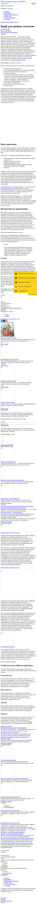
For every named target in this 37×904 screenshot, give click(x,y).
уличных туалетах (21, 191)
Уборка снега (8, 16)
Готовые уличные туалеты (8, 381)
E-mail (3, 422)
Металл (5, 865)
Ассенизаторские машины (8, 760)
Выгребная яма (7, 873)
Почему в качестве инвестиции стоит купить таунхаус (17, 843)
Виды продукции (6, 31)
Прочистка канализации (11, 14)
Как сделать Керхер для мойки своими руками (14, 778)
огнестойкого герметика (22, 659)
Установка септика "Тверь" (9, 517)
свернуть (33, 294)
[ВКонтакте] (2, 321)
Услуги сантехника (9, 17)
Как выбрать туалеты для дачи (9, 359)
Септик (5, 871)
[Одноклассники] (7, 321)
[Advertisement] (18, 123)
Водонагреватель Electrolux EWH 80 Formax (14, 728)
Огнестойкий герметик (7, 646)
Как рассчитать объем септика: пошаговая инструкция (17, 827)
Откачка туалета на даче (8, 402)
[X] (4, 321)
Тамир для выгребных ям (8, 461)
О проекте (7, 19)
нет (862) (6, 316)
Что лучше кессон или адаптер (10, 732)
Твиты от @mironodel (7, 445)
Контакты (3, 898)
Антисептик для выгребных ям (10, 498)
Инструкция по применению (9, 32)
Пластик (5, 863)
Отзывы (3, 34)
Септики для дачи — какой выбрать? (11, 512)
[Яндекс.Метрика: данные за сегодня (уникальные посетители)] (6, 901)
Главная (6, 11)
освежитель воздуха (6, 188)
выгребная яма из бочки (18, 60)
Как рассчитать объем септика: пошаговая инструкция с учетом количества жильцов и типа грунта (17, 507)
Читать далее (4, 344)
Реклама (3, 899)
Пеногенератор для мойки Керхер (11, 797)
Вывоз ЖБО (7, 13)
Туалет (7, 22)
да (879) (6, 314)
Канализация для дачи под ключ (10, 532)
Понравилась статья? (7, 311)
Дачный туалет (13, 22)
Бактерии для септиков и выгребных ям (12, 480)
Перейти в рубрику (6, 503)
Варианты (4, 861)
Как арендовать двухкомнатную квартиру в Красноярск (17, 838)
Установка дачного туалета (8, 338)
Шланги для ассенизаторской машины (12, 833)
